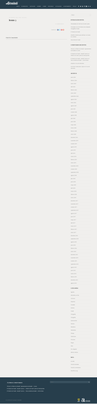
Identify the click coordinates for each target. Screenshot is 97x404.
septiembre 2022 (75, 96)
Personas (73, 339)
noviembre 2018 (74, 166)
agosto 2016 (74, 242)
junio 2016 (73, 245)
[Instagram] (86, 6)
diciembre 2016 (74, 235)
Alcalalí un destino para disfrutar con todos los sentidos (80, 35)
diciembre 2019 (74, 137)
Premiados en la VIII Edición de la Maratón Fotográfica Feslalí (80, 27)
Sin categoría (74, 349)
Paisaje (72, 333)
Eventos (72, 308)
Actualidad (58, 6)
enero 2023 (73, 93)
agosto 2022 (74, 99)
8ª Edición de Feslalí (75, 32)
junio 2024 (73, 77)
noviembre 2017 (74, 204)
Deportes (73, 301)
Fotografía (73, 314)
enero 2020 (73, 134)
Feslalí (74, 6)
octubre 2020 (74, 112)
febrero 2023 (74, 90)
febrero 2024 (74, 80)
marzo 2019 (73, 156)
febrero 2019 (74, 159)
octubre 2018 (74, 169)
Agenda (72, 292)
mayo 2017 (73, 219)
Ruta (72, 346)
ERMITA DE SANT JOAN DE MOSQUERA (80, 55)
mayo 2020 (73, 124)
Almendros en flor (75, 295)
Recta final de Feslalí (75, 40)
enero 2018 (73, 197)
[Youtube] (82, 6)
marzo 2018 (73, 191)
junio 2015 (73, 270)
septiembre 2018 (75, 172)
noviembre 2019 (74, 140)
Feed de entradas (75, 364)
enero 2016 (73, 251)
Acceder (72, 361)
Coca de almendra (80, 63)
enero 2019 (73, 162)
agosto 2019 (74, 147)
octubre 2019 (74, 143)
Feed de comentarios (76, 367)
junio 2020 (73, 121)
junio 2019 (73, 150)
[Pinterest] (84, 6)
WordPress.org (74, 370)
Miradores (73, 327)
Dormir (39, 6)
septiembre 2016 (75, 238)
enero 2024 (73, 83)
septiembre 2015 (75, 264)
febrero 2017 (74, 229)
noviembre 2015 (74, 257)
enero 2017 (73, 232)
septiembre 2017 (75, 210)
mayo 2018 (73, 185)
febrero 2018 (74, 194)
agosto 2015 (74, 267)
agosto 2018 (74, 175)
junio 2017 (73, 216)
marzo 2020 (73, 128)
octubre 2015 (74, 261)
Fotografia (73, 317)
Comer (44, 6)
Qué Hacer (32, 6)
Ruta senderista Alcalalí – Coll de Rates (80, 60)
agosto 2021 (74, 105)
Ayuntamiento (67, 6)
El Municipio (25, 6)
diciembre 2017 (74, 200)
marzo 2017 (73, 226)
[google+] (88, 6)
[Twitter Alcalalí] (80, 6)
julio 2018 (73, 178)
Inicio (18, 6)
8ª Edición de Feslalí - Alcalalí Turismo (79, 53)
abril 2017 (73, 223)
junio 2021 (73, 109)
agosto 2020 (74, 115)
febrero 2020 (74, 131)
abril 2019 (73, 153)
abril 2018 (73, 188)
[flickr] (90, 6)
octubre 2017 (74, 207)
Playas (72, 342)
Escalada (73, 304)
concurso (73, 298)
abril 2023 (73, 86)
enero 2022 (73, 102)
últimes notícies (74, 352)
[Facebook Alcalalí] (78, 6)
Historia (72, 323)
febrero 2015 (74, 276)
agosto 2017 (74, 213)
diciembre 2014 (74, 280)
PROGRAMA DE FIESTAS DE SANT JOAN (80, 24)
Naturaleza (73, 330)
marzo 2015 (73, 273)
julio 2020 (73, 118)
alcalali (24, 17)
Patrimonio (73, 336)
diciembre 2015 (74, 254)
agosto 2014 (74, 283)
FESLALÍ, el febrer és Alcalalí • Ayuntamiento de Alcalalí (19, 386)
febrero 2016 (74, 248)
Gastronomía (74, 320)
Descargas (50, 6)
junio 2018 (73, 181)
